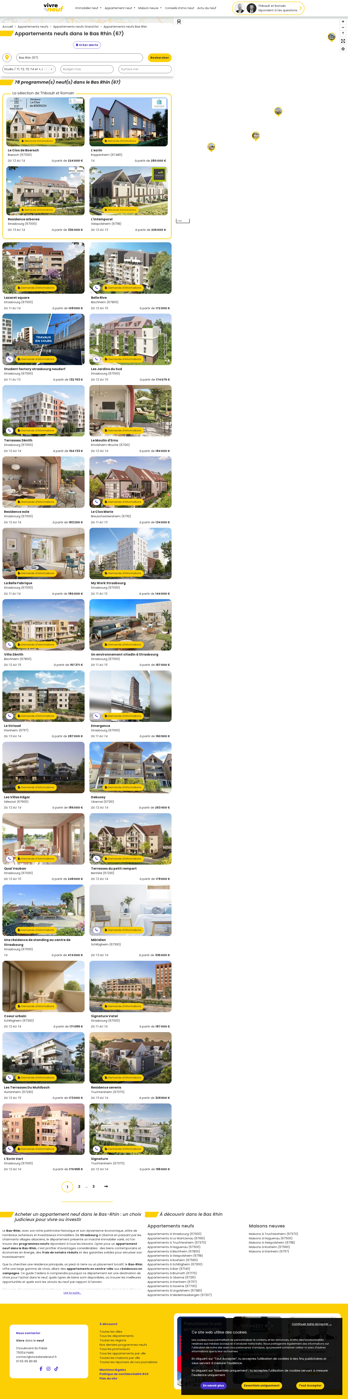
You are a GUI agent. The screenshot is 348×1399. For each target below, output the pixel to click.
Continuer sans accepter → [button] (312, 1324)
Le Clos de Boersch (23, 150)
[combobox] (29, 69)
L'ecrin (96, 150)
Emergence (100, 725)
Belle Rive (99, 297)
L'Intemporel (102, 219)
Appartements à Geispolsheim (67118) (175, 1256)
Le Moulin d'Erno (104, 440)
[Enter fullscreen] (343, 41)
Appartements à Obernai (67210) (171, 1277)
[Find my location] (343, 49)
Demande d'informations (38, 141)
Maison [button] (148, 8)
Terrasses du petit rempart (114, 868)
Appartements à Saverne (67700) (172, 1286)
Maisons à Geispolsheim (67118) (272, 1243)
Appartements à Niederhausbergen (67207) (179, 1295)
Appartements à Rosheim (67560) (172, 1260)
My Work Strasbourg (108, 583)
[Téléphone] (96, 288)
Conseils (179, 8)
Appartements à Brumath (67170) (172, 1273)
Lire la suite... (72, 1293)
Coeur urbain (15, 1016)
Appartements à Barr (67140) (168, 1269)
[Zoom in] (343, 21)
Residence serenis (106, 1087)
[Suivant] (106, 1186)
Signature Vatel (104, 1016)
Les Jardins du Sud (106, 369)
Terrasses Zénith (18, 440)
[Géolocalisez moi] (6, 57)
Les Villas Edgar (17, 797)
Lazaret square (16, 297)
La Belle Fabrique (18, 583)
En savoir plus (213, 1385)
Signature (99, 1158)
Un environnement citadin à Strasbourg (124, 654)
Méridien (98, 940)
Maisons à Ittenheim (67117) (269, 1251)
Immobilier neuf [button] (87, 8)
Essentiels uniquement (262, 1385)
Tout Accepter (310, 1385)
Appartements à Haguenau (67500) (174, 1247)
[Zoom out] (343, 27)
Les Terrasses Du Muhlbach (27, 1087)
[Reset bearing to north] (343, 33)
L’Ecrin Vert (13, 1158)
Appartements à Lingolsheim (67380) (174, 1291)
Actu (206, 8)
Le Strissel (12, 725)
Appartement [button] (118, 8)
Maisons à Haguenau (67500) (271, 1238)
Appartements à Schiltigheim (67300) (175, 1264)
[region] (261, 121)
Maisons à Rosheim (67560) (269, 1247)
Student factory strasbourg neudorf (34, 369)
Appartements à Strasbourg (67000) (174, 1234)
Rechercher (159, 58)
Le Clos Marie (102, 511)
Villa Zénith (13, 654)
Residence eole (16, 511)
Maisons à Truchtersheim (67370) (273, 1234)
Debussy (98, 797)
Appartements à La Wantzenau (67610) (176, 1238)
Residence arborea (23, 219)
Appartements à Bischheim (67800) (173, 1251)
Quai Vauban (15, 868)
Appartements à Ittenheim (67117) (172, 1282)
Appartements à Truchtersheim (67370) (176, 1243)
